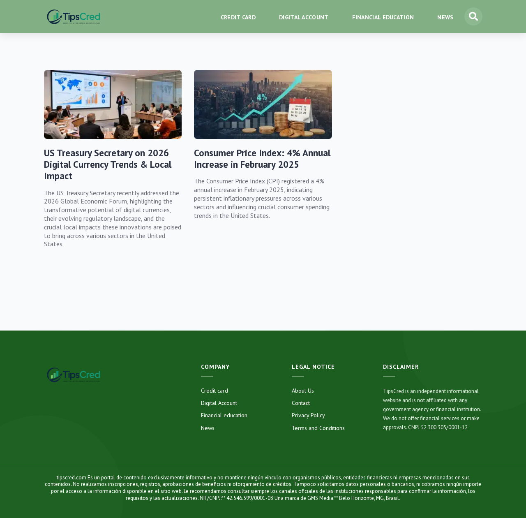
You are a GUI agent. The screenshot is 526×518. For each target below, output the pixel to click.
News (208, 428)
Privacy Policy (308, 415)
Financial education (224, 415)
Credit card (214, 390)
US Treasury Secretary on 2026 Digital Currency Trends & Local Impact (107, 164)
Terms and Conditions (318, 428)
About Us (303, 390)
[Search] (473, 16)
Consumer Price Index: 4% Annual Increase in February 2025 (262, 158)
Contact (301, 403)
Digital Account (219, 403)
